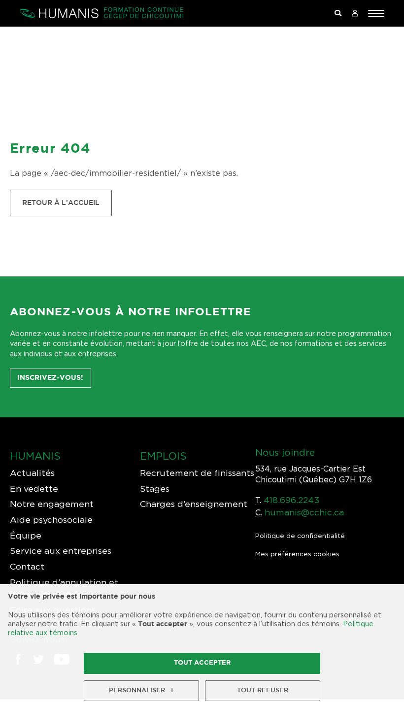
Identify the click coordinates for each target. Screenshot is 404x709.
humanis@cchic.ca (304, 512)
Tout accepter (202, 663)
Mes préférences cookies (297, 553)
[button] (376, 13)
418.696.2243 (291, 500)
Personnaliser (141, 690)
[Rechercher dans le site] (338, 13)
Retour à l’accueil (61, 203)
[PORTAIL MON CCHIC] (354, 13)
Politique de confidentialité (300, 535)
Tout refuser (262, 690)
